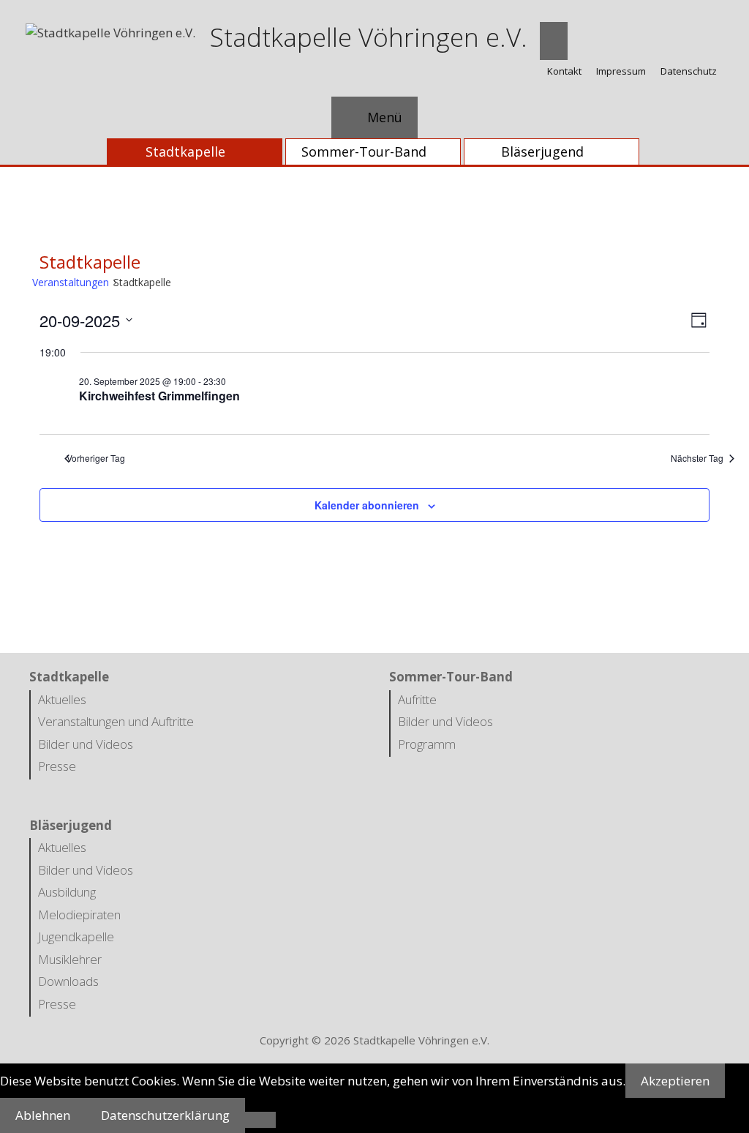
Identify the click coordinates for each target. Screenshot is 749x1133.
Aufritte (417, 699)
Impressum (621, 71)
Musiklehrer (70, 959)
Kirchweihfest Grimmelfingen (159, 395)
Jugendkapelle (76, 936)
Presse (57, 766)
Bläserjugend (542, 151)
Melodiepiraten (79, 914)
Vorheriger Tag (96, 458)
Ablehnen (42, 1115)
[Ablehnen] (260, 1120)
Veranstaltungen (74, 282)
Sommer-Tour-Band (363, 151)
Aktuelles (62, 699)
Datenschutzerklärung (165, 1115)
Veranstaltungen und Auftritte (116, 721)
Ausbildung (67, 891)
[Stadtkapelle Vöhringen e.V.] (110, 31)
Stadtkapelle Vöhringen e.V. (368, 37)
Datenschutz (688, 71)
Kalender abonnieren (367, 505)
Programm (427, 744)
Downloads (68, 981)
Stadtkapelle (185, 151)
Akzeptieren (675, 1080)
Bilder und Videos (85, 744)
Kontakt (564, 71)
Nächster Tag (701, 458)
